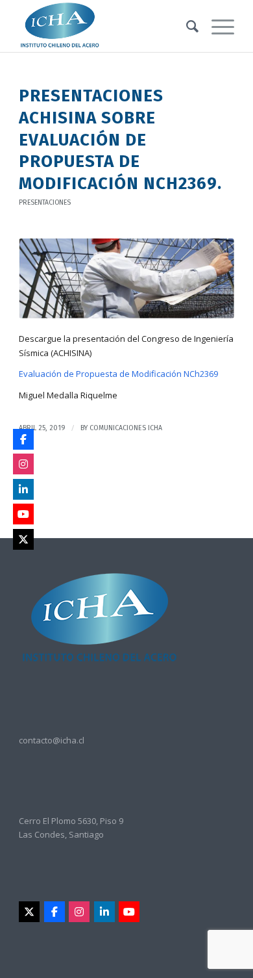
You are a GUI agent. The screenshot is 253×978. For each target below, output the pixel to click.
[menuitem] (186, 26)
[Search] (186, 26)
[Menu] (216, 26)
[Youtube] (129, 911)
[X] (29, 911)
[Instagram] (79, 911)
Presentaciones (45, 202)
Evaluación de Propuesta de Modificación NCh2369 (118, 374)
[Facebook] (54, 911)
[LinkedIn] (104, 911)
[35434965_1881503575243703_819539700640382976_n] (126, 278)
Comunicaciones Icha (126, 428)
